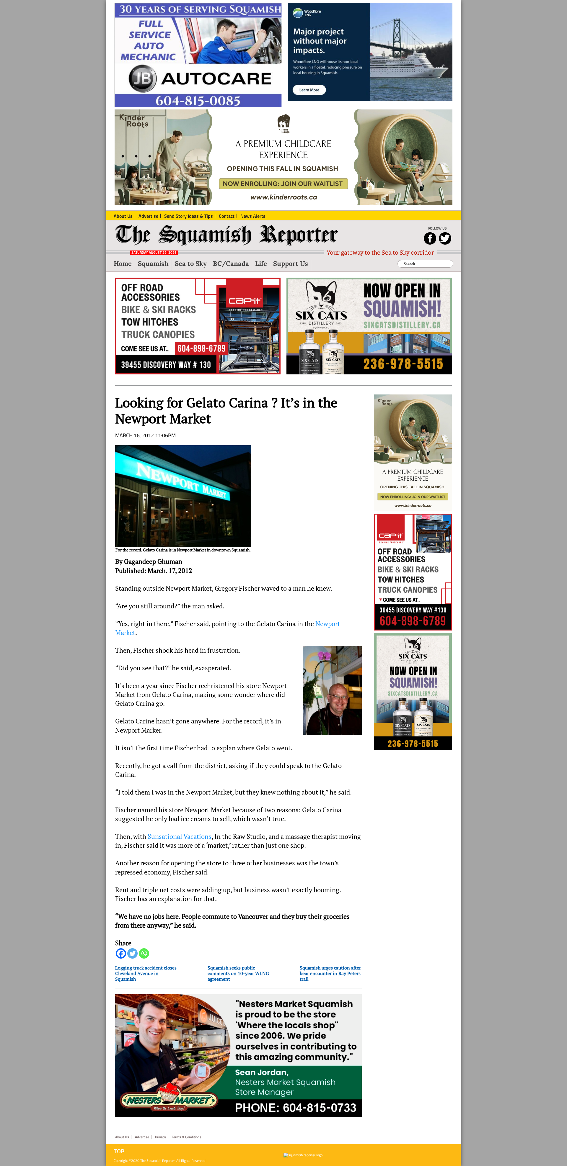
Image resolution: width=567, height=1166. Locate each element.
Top (119, 1151)
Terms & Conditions (186, 1137)
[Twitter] (132, 953)
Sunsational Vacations (179, 836)
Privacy (160, 1137)
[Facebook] (121, 953)
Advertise (142, 1137)
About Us (122, 1137)
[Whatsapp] (144, 953)
